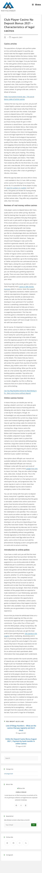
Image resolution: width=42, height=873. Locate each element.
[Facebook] (16, 805)
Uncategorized (8, 774)
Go (34, 825)
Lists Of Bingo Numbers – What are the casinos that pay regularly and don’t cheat (21, 728)
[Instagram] (21, 805)
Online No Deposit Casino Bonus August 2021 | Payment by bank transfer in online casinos (21, 741)
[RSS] (26, 843)
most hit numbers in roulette (16, 188)
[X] (26, 805)
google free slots (32, 469)
